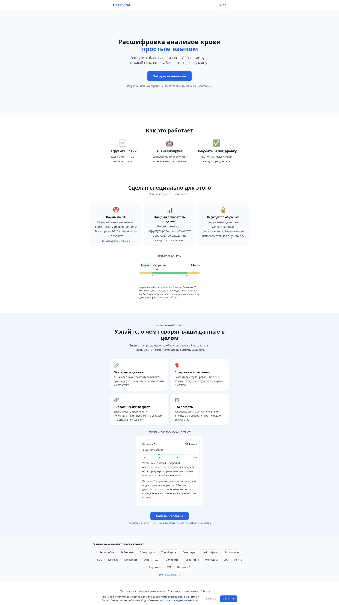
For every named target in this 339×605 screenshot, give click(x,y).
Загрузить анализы (169, 76)
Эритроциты (147, 552)
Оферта (205, 591)
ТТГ (169, 567)
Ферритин (155, 567)
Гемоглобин (107, 552)
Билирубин (172, 559)
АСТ (157, 559)
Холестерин (131, 559)
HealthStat (121, 5)
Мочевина (211, 559)
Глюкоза (113, 559)
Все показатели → (169, 574)
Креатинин (192, 559)
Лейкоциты (127, 552)
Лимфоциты (231, 552)
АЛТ (146, 559)
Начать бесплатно (169, 516)
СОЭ (99, 559)
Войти (222, 5)
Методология (128, 591)
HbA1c (238, 559)
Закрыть (211, 598)
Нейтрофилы (210, 552)
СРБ (226, 559)
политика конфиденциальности (178, 600)
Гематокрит (190, 552)
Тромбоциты (169, 552)
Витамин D (184, 567)
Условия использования (183, 591)
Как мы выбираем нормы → (116, 241)
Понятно (228, 598)
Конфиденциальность (152, 591)
